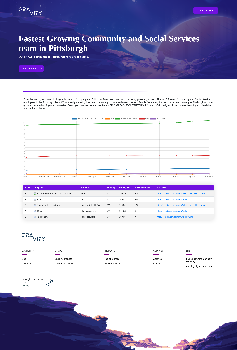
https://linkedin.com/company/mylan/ (172, 211)
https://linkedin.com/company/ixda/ (172, 199)
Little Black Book (112, 263)
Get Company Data (31, 68)
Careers (157, 263)
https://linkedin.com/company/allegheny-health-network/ (181, 205)
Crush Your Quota (63, 259)
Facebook (26, 263)
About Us (157, 259)
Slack (24, 259)
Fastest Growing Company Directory (199, 260)
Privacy (25, 286)
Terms (25, 282)
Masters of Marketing (65, 263)
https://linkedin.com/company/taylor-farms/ (175, 217)
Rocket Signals (111, 259)
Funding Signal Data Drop (199, 266)
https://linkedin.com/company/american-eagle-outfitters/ (181, 193)
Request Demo (206, 10)
